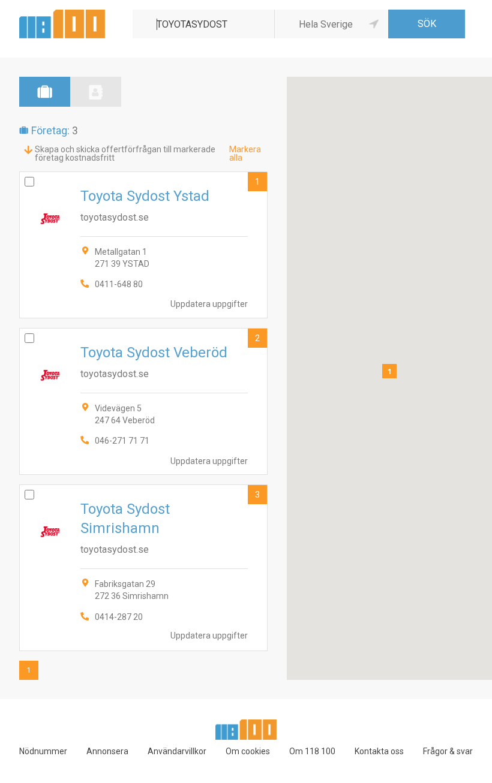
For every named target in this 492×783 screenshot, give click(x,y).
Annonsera (107, 751)
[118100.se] (62, 14)
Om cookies (248, 751)
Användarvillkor (177, 751)
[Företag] (44, 92)
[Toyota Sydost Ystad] (143, 245)
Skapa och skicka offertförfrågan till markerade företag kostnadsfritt (125, 153)
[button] (389, 371)
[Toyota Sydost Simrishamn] (143, 567)
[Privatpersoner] (95, 92)
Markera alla (245, 153)
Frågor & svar (448, 751)
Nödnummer (43, 751)
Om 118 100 (312, 751)
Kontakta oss (379, 751)
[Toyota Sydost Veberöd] (143, 401)
